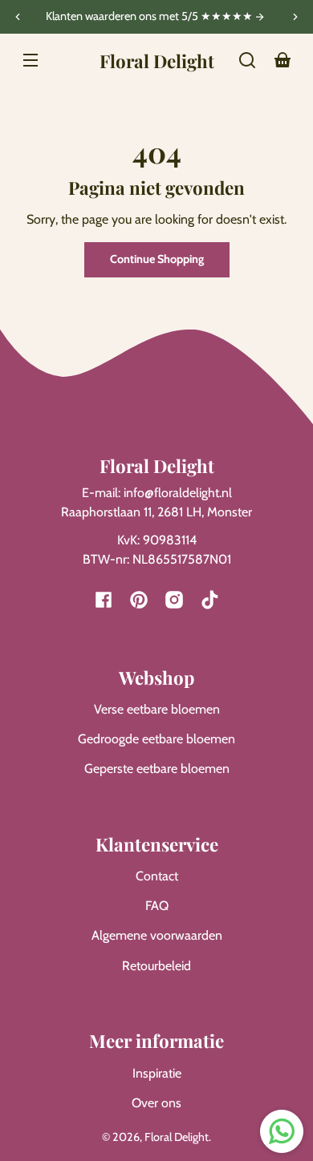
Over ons (156, 1102)
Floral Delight (176, 1137)
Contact (157, 876)
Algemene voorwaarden (156, 935)
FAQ (157, 905)
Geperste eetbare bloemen (157, 768)
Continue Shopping (157, 259)
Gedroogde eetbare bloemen (156, 738)
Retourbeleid (156, 965)
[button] (247, 60)
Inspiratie (156, 1073)
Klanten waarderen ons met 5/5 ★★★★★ (150, 16)
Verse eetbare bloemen (157, 709)
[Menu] (30, 60)
